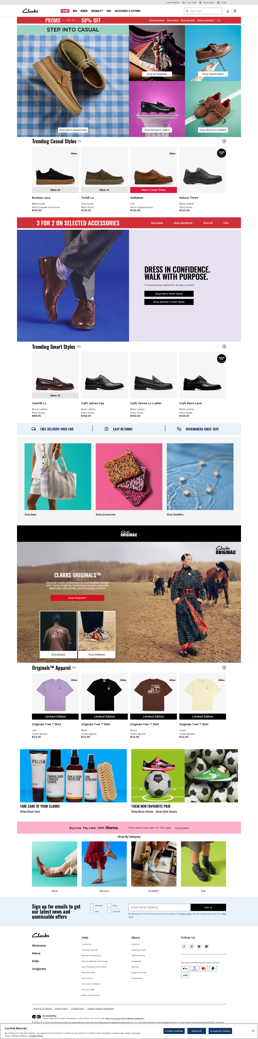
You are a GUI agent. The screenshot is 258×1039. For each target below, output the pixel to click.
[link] (55, 181)
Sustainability (137, 978)
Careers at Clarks (138, 950)
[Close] (253, 1031)
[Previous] (217, 141)
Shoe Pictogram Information (94, 967)
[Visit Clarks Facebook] (184, 946)
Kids (109, 11)
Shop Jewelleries (183, 223)
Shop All (207, 223)
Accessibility (136, 961)
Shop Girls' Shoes (166, 811)
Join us (208, 907)
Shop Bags (157, 223)
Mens (172, 20)
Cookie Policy (78, 1008)
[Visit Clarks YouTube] (206, 946)
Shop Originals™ (77, 598)
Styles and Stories (138, 972)
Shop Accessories (106, 514)
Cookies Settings (174, 1031)
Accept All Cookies (220, 1031)
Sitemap (135, 967)
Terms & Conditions (42, 1008)
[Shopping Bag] (234, 11)
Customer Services (89, 950)
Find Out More (182, 828)
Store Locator (87, 978)
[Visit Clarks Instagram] (192, 946)
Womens (157, 20)
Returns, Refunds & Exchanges (95, 961)
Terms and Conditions (91, 984)
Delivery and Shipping (91, 955)
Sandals (188, 20)
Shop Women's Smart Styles (169, 302)
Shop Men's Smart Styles (169, 293)
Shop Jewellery (175, 514)
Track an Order (88, 989)
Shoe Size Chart (88, 972)
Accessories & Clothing (127, 11)
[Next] (224, 141)
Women (83, 11)
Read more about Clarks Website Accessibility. (125, 1018)
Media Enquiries (138, 955)
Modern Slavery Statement (100, 1008)
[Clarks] (30, 10)
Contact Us (86, 944)
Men (75, 11)
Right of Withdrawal (90, 995)
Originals (116, 911)
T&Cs (226, 223)
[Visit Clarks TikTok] (199, 946)
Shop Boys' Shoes (142, 811)
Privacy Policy (185, 914)
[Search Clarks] (203, 11)
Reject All (197, 1031)
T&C (219, 20)
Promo (65, 11)
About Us (135, 944)
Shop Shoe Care (30, 811)
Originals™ (97, 11)
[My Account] (227, 11)
